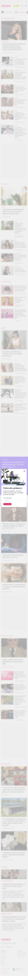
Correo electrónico (7, 497)
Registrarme (7, 504)
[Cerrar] (24, 471)
